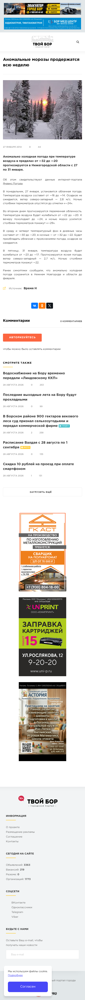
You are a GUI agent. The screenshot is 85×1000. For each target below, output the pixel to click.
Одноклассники (21, 908)
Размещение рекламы (20, 832)
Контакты (12, 842)
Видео (65, 426)
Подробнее (15, 976)
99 (41, 407)
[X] (49, 306)
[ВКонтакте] (34, 306)
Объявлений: (18, 865)
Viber (14, 917)
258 (41, 433)
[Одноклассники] (42, 306)
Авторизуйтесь (22, 338)
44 (39, 147)
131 (40, 476)
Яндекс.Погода (13, 184)
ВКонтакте (18, 903)
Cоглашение (14, 837)
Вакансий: (15, 870)
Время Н (30, 288)
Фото (27, 447)
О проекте (13, 827)
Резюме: (12, 875)
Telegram (17, 912)
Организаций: (18, 879)
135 (41, 454)
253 (42, 385)
